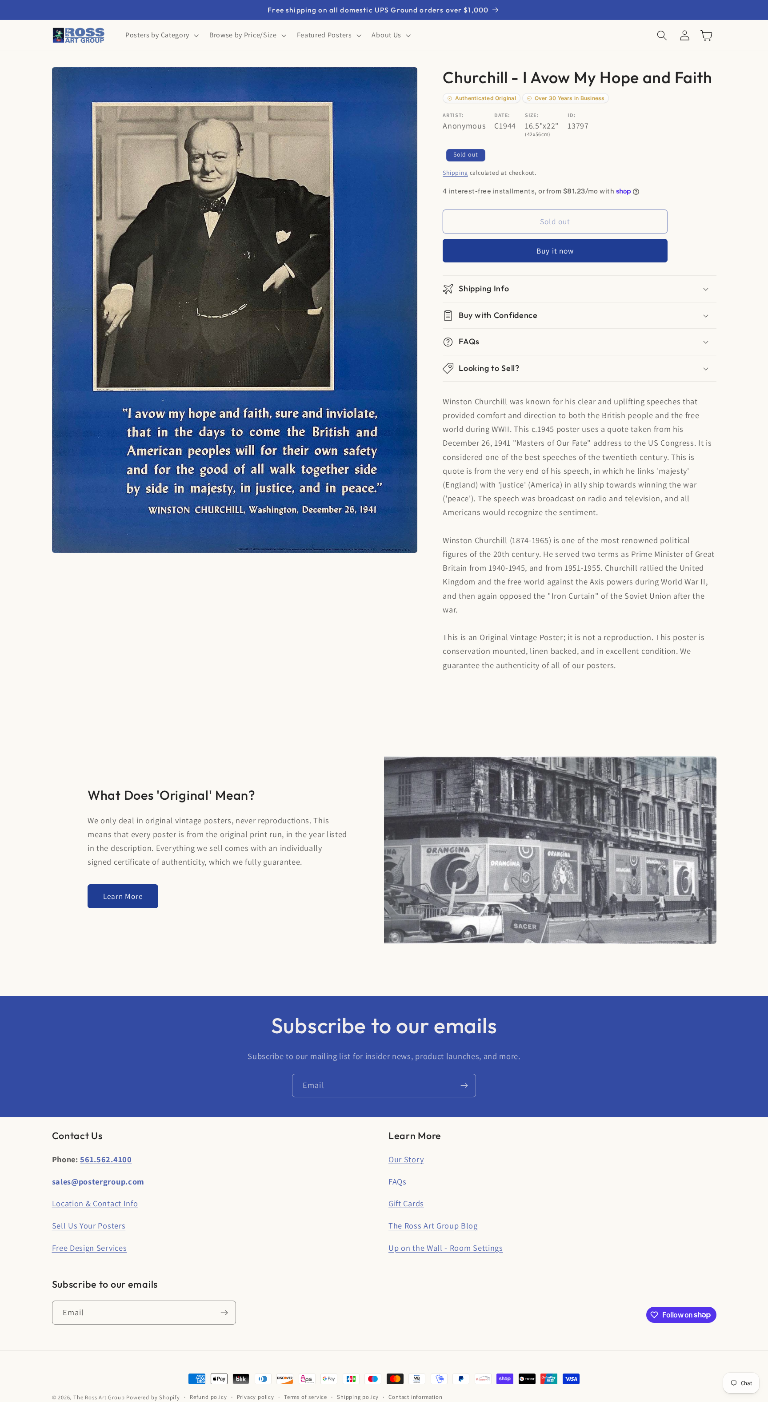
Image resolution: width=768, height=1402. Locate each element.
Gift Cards (406, 1203)
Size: (532, 115)
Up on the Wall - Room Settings (445, 1247)
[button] (161, 35)
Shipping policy (358, 1397)
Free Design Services (89, 1247)
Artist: (453, 115)
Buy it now (555, 251)
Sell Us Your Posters (89, 1225)
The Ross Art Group (99, 1397)
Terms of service (305, 1397)
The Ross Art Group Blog (433, 1225)
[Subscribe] (464, 1086)
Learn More (123, 896)
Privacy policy (255, 1397)
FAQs (397, 1181)
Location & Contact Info (95, 1203)
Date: (502, 115)
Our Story (406, 1159)
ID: (572, 115)
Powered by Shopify (153, 1397)
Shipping (455, 173)
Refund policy (208, 1397)
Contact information (415, 1397)
